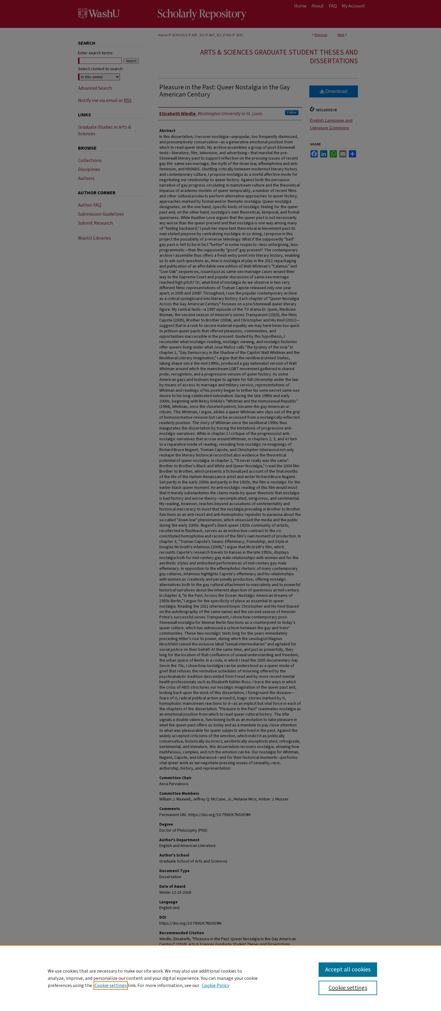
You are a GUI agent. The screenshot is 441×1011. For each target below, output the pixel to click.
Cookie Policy (215, 985)
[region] (220, 978)
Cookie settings (110, 985)
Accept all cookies (347, 969)
